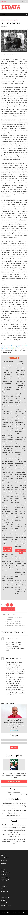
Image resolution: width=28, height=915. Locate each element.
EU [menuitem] (22, 1)
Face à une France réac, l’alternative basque (14, 803)
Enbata (11, 912)
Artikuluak (4, 20)
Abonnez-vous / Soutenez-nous (7, 549)
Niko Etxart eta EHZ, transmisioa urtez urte (14, 825)
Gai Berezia (4, 860)
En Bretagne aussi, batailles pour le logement (14, 810)
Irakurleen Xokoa (5, 877)
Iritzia (16, 20)
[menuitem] (22, 1)
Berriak (3, 900)
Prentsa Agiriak (5, 880)
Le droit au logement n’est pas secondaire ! (14, 813)
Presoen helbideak (6, 905)
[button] (10, 794)
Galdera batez (4, 891)
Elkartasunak (5, 897)
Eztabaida (4, 886)
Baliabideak (4, 903)
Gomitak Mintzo (5, 872)
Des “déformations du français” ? (16, 625)
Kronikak (3, 863)
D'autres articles (14, 730)
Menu (3, 14)
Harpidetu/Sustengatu (21, 551)
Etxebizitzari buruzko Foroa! (14, 815)
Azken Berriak (4, 858)
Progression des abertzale (14, 623)
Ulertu (3, 855)
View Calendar (23, 794)
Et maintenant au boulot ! (13, 621)
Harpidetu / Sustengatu (14, 781)
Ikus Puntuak (10, 20)
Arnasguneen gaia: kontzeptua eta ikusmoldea (14, 827)
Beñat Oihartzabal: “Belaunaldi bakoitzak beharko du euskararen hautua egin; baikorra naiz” (14, 841)
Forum (2, 889)
